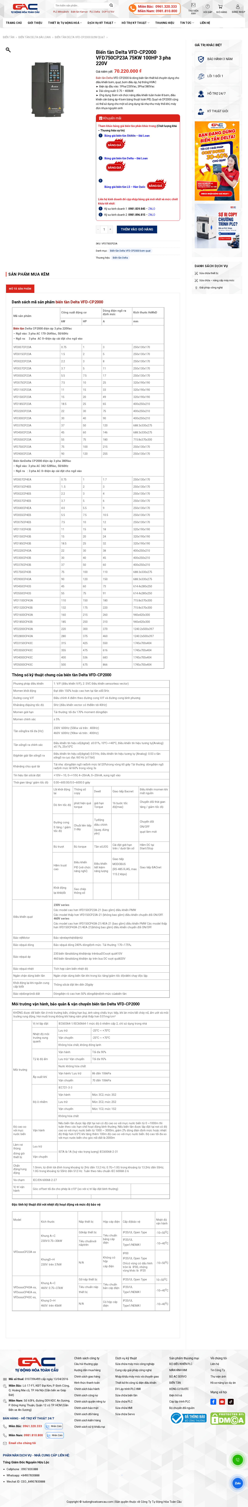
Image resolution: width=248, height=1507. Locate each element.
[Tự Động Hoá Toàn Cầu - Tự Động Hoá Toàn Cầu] (25, 9)
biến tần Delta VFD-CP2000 (79, 302)
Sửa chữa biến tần (126, 1395)
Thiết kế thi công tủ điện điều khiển (135, 1382)
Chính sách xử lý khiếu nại (89, 1426)
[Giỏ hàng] (219, 7)
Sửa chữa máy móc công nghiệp (134, 1364)
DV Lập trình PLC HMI (128, 1389)
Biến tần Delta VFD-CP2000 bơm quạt (80, 37)
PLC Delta (95, 11)
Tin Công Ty (217, 1370)
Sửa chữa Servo (125, 1414)
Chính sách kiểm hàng (87, 1420)
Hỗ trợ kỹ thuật (134, 22)
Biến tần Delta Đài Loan (34, 37)
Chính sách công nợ (86, 1395)
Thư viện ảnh (218, 1376)
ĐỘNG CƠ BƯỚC (179, 1389)
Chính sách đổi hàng (86, 1414)
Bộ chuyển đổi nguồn (182, 1408)
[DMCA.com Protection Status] (227, 1418)
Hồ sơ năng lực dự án (223, 1382)
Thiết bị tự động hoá (63, 22)
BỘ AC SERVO (178, 1376)
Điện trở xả (175, 1395)
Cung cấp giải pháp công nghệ (133, 1370)
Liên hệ (205, 22)
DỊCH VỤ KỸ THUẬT (100, 22)
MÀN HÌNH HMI (178, 1370)
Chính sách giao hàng (87, 1376)
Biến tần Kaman (79, 11)
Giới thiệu (35, 22)
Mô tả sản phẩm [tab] (20, 288)
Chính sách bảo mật (86, 1408)
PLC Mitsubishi (61, 11)
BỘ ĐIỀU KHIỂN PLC (180, 1364)
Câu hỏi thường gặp (86, 1364)
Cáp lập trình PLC (179, 1401)
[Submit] (111, 5)
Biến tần (18, 328)
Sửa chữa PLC (124, 1401)
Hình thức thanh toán (87, 1382)
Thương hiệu (164, 22)
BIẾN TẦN (8, 37)
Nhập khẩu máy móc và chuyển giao (137, 1376)
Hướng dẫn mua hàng (87, 1370)
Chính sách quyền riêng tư (90, 1401)
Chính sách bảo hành (87, 1389)
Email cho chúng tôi (22, 1443)
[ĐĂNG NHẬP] (238, 7)
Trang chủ (14, 22)
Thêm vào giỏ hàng (137, 229)
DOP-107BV (108, 11)
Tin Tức (185, 22)
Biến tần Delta (104, 77)
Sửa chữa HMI (123, 1408)
